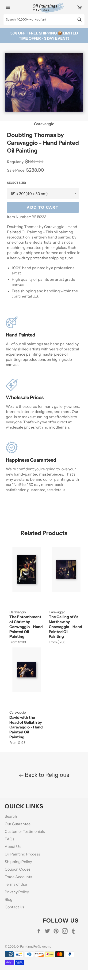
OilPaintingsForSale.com (33, 946)
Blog (8, 899)
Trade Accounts (18, 876)
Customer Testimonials (25, 831)
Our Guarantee (18, 823)
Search (11, 816)
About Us (13, 846)
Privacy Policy (17, 891)
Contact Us (14, 907)
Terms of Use (16, 884)
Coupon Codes (18, 869)
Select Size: (16, 182)
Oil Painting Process (22, 854)
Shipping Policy (18, 861)
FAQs (9, 839)
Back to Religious (46, 774)
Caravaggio (44, 123)
